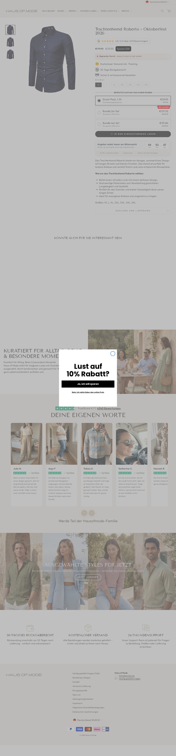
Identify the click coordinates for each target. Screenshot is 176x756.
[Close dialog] (113, 353)
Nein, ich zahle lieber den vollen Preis (88, 392)
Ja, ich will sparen (88, 384)
